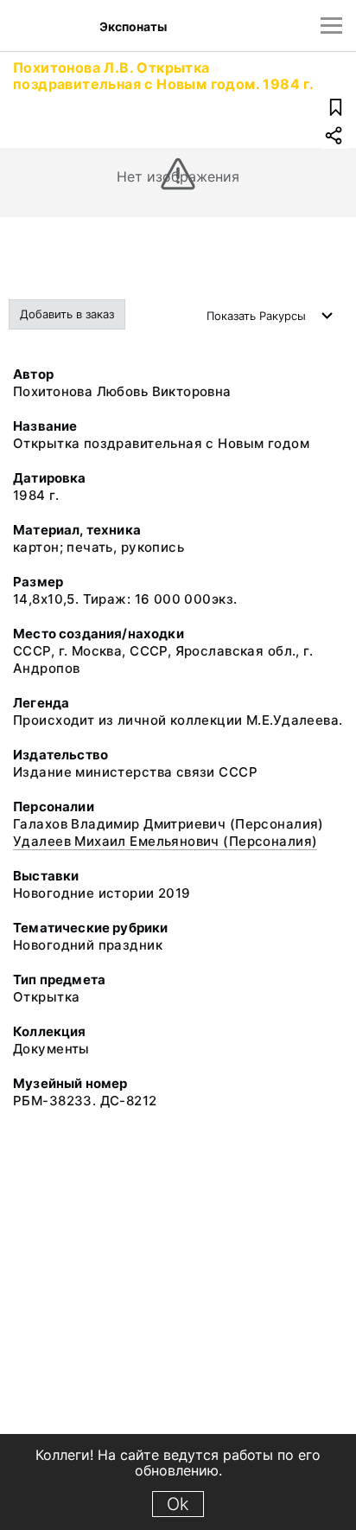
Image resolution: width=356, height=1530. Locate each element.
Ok (178, 1504)
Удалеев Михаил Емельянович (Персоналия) (165, 841)
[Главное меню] (331, 25)
